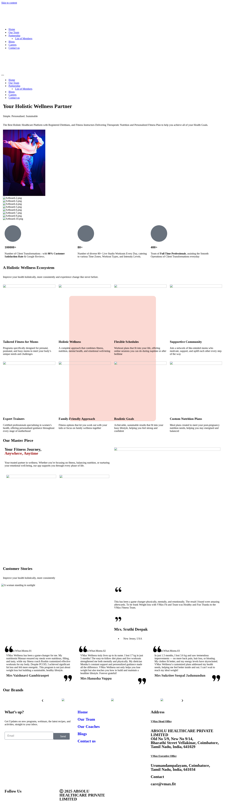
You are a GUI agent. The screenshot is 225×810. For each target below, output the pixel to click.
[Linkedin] (35, 765)
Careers (12, 27)
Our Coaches (89, 691)
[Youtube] (18, 765)
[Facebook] (9, 765)
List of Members (23, 20)
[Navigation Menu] (2, 39)
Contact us (14, 30)
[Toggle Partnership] (222, 50)
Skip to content (9, 2)
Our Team (14, 14)
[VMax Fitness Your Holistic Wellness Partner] (10, 5)
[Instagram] (26, 765)
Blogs (12, 23)
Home (12, 11)
